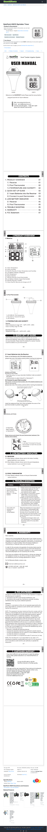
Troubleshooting (30, 51)
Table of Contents (14, 51)
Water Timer (13, 783)
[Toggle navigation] (42, 2)
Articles (18, 829)
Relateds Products (20, 37)
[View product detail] (6, 794)
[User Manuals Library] (10, 1)
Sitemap (41, 827)
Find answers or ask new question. (11, 787)
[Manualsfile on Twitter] (23, 831)
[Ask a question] (37, 780)
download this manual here (27, 45)
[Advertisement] (23, 15)
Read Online (20, 30)
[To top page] (41, 51)
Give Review (8, 47)
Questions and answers (10, 37)
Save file (24, 774)
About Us (8, 829)
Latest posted (37, 829)
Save (38, 51)
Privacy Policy (34, 827)
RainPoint (10, 4)
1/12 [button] (5, 51)
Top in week (30, 829)
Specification (15, 34)
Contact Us (23, 829)
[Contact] (26, 831)
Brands (13, 829)
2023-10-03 (11, 771)
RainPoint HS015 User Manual (19, 4)
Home (5, 4)
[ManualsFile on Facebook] (21, 831)
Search (22, 51)
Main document (8, 34)
